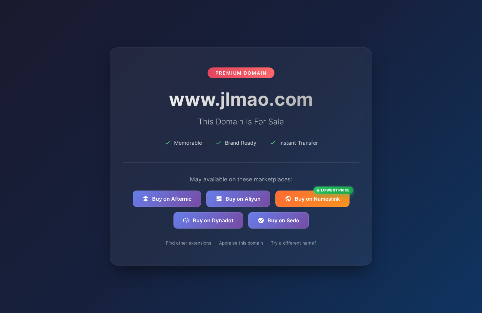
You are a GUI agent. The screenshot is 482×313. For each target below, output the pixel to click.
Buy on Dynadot (213, 220)
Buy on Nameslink (322, 196)
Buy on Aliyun (243, 198)
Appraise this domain (241, 243)
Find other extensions (188, 243)
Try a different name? (293, 243)
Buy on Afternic (171, 198)
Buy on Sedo (283, 220)
